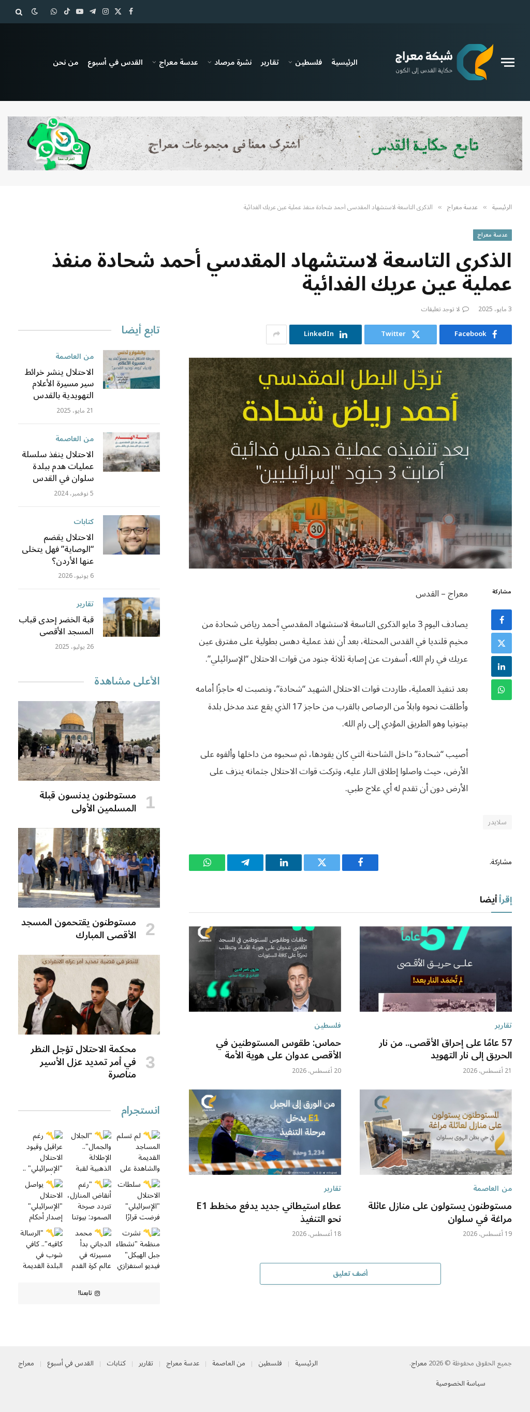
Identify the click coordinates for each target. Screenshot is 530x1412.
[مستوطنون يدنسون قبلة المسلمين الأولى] (89, 741)
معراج (419, 1363)
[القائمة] (507, 62)
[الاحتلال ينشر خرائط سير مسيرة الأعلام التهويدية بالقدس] (131, 369)
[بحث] (20, 11)
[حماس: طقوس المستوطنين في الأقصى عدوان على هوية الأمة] (265, 969)
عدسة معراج (178, 62)
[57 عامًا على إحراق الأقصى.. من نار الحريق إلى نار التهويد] (436, 969)
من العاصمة (492, 1188)
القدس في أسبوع (115, 62)
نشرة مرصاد (233, 62)
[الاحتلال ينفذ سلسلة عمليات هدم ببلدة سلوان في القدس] (131, 452)
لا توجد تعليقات (440, 309)
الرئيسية (344, 62)
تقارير (270, 62)
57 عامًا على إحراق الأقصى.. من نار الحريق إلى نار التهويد (445, 1049)
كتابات (83, 521)
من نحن (65, 62)
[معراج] (443, 62)
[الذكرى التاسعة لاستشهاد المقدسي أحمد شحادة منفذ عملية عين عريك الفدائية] (350, 463)
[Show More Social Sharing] (276, 334)
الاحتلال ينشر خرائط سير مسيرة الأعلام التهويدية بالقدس (59, 384)
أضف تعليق (350, 1274)
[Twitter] (501, 643)
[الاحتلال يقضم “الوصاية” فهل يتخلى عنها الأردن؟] (131, 535)
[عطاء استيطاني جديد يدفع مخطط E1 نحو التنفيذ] (265, 1132)
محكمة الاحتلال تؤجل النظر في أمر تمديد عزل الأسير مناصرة (83, 1062)
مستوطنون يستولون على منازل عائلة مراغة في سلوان (440, 1212)
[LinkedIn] (501, 666)
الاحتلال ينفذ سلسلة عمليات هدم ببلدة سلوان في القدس (58, 467)
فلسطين (308, 62)
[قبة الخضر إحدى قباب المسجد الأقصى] (131, 617)
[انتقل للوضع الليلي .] (34, 12)
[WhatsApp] (501, 689)
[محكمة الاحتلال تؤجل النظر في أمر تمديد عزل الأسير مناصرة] (89, 995)
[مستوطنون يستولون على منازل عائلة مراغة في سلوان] (436, 1132)
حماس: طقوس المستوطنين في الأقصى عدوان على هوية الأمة (278, 1049)
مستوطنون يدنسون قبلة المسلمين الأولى (87, 801)
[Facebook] (501, 619)
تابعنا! (85, 1293)
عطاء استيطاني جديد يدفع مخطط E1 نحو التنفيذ (268, 1212)
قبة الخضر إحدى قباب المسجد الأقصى (56, 626)
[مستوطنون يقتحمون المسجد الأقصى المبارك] (89, 868)
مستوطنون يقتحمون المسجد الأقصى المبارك (78, 928)
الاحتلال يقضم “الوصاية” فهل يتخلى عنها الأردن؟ (58, 549)
